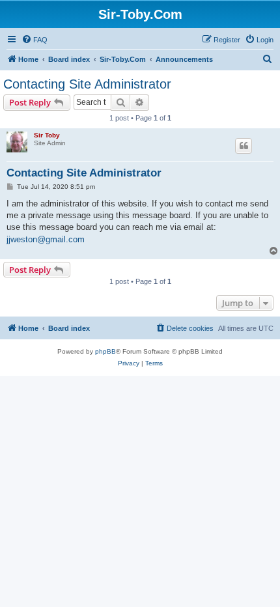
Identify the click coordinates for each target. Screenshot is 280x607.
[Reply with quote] (243, 146)
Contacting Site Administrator (87, 84)
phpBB (105, 351)
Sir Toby (47, 135)
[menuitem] (34, 40)
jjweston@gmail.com (46, 239)
